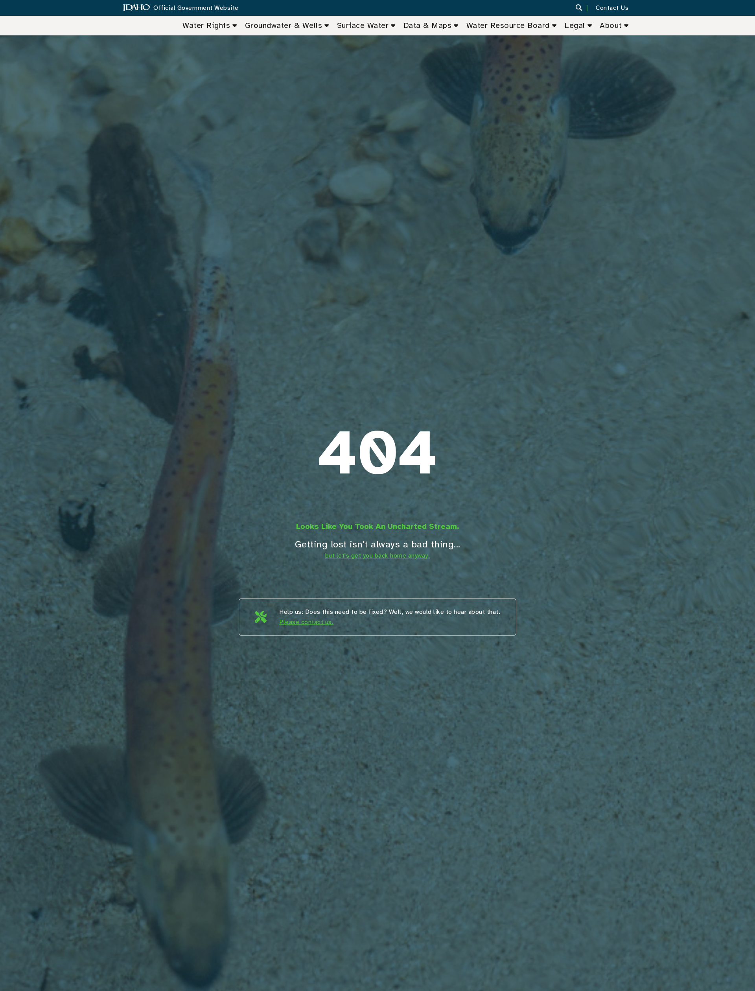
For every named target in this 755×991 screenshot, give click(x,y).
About (611, 25)
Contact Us (612, 8)
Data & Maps (427, 25)
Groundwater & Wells (283, 25)
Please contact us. (306, 622)
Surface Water (363, 25)
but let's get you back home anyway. (377, 556)
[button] (584, 8)
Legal (574, 25)
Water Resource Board (508, 25)
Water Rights (206, 25)
